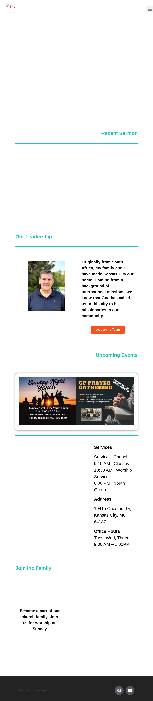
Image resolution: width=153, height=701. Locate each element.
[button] (149, 9)
